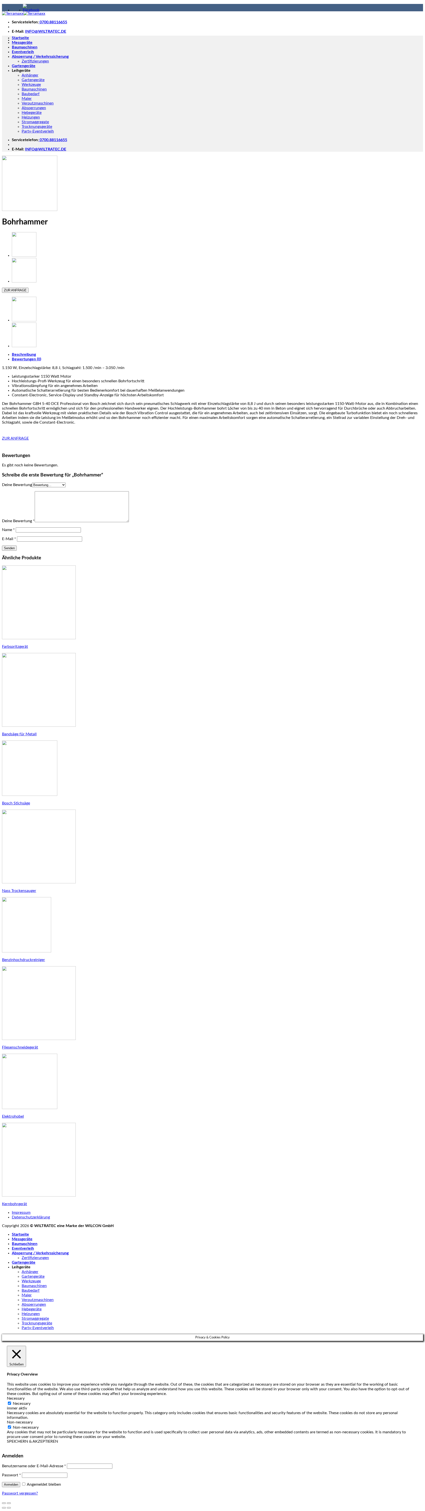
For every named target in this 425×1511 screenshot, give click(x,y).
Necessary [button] (16, 1398)
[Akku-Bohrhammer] (24, 281)
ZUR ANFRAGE (15, 290)
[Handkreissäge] (24, 255)
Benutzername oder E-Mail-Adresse (34, 1466)
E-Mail (9, 539)
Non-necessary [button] (20, 1422)
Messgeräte (22, 42)
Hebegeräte (32, 113)
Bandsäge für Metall (19, 734)
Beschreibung (24, 354)
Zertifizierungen (35, 61)
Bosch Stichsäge (16, 803)
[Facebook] (31, 10)
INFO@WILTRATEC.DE (45, 31)
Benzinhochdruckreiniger (23, 960)
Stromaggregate (35, 122)
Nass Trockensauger (19, 891)
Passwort (11, 1475)
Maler (27, 99)
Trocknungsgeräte (37, 127)
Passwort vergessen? (20, 1493)
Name (8, 530)
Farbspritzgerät (15, 647)
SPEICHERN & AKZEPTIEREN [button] (32, 1441)
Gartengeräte (23, 66)
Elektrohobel (13, 1116)
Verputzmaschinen (38, 103)
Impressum (21, 1213)
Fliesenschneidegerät (20, 1047)
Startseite (20, 38)
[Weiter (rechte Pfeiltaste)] (9, 1508)
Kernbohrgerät (14, 1204)
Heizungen (31, 117)
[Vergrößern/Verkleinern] (9, 1503)
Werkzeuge (31, 85)
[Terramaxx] (23, 13)
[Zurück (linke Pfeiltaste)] (4, 1508)
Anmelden (11, 1484)
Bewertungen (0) (26, 359)
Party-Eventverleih (38, 131)
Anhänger (30, 75)
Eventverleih (23, 52)
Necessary (21, 1404)
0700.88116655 (53, 22)
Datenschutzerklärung (31, 1217)
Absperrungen (34, 108)
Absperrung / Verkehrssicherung (40, 57)
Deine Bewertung (17, 485)
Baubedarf (31, 94)
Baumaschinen (24, 47)
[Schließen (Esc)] (4, 1503)
